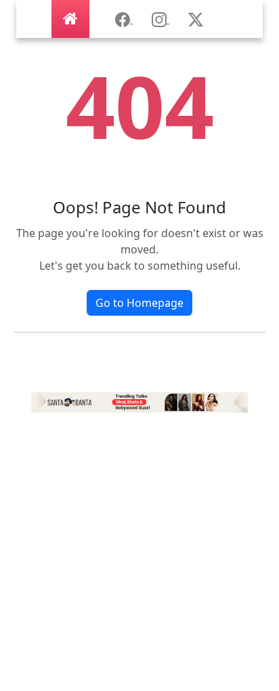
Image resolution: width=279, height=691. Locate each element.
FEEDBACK (139, 590)
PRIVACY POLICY (139, 617)
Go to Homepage (139, 302)
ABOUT (139, 536)
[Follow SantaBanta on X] (195, 19)
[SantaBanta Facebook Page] (124, 19)
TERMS (139, 644)
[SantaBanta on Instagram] (160, 19)
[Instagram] (139, 401)
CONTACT (139, 672)
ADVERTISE (140, 563)
